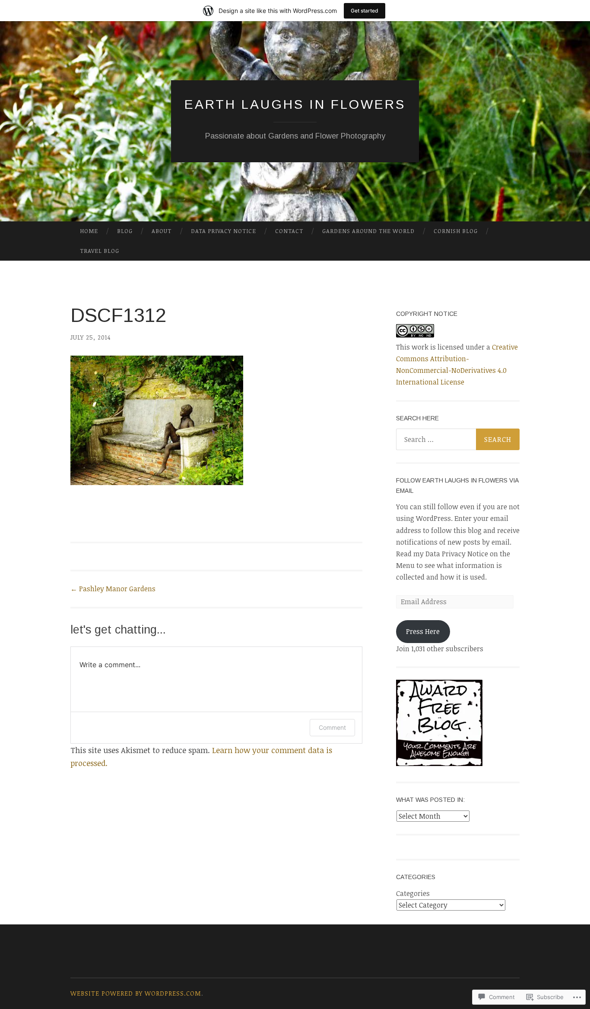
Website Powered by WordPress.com (135, 993)
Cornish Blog (456, 231)
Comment (332, 727)
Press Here (423, 631)
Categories (413, 893)
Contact (289, 231)
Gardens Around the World (368, 231)
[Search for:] (458, 439)
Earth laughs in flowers (295, 104)
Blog (125, 231)
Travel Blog (99, 251)
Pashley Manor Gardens (112, 588)
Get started (364, 10)
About (161, 231)
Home (89, 231)
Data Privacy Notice (223, 231)
